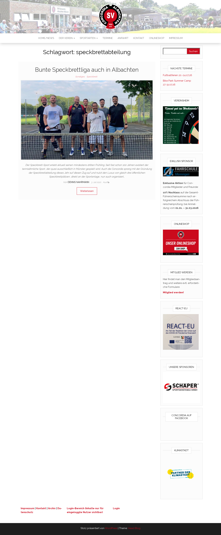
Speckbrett (92, 76)
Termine (108, 38)
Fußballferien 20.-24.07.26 (177, 75)
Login (116, 508)
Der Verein (66, 38)
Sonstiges (80, 76)
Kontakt (138, 38)
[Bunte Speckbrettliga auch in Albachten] (87, 119)
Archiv (51, 508)
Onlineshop (156, 38)
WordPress (111, 528)
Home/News (46, 38)
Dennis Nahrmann (79, 182)
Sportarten (88, 38)
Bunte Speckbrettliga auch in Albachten (87, 69)
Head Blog (134, 528)
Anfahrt (123, 38)
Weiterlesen (87, 191)
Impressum (176, 38)
